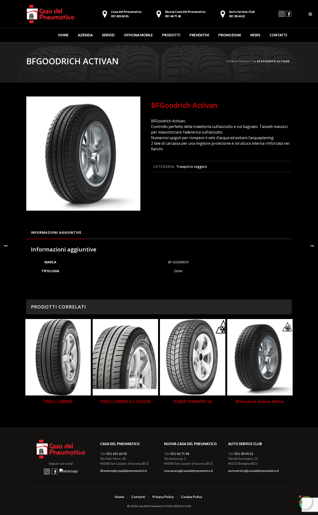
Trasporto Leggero (191, 166)
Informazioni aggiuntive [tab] (56, 232)
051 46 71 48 (185, 14)
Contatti (278, 35)
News (255, 35)
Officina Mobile (138, 35)
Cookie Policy (191, 496)
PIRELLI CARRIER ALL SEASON (125, 401)
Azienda (85, 35)
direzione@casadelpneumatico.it (123, 471)
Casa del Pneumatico (126, 14)
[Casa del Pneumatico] (50, 14)
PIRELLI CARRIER (58, 401)
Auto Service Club (242, 14)
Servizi (108, 35)
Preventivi (199, 35)
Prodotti (171, 35)
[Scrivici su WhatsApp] (304, 501)
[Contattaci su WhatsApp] (68, 471)
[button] (131, 105)
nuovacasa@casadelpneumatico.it (188, 471)
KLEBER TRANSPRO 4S (192, 401)
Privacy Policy (163, 496)
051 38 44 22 (243, 454)
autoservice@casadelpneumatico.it (253, 471)
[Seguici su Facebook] (288, 16)
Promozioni (229, 35)
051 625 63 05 (116, 454)
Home (63, 35)
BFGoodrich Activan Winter (260, 401)
